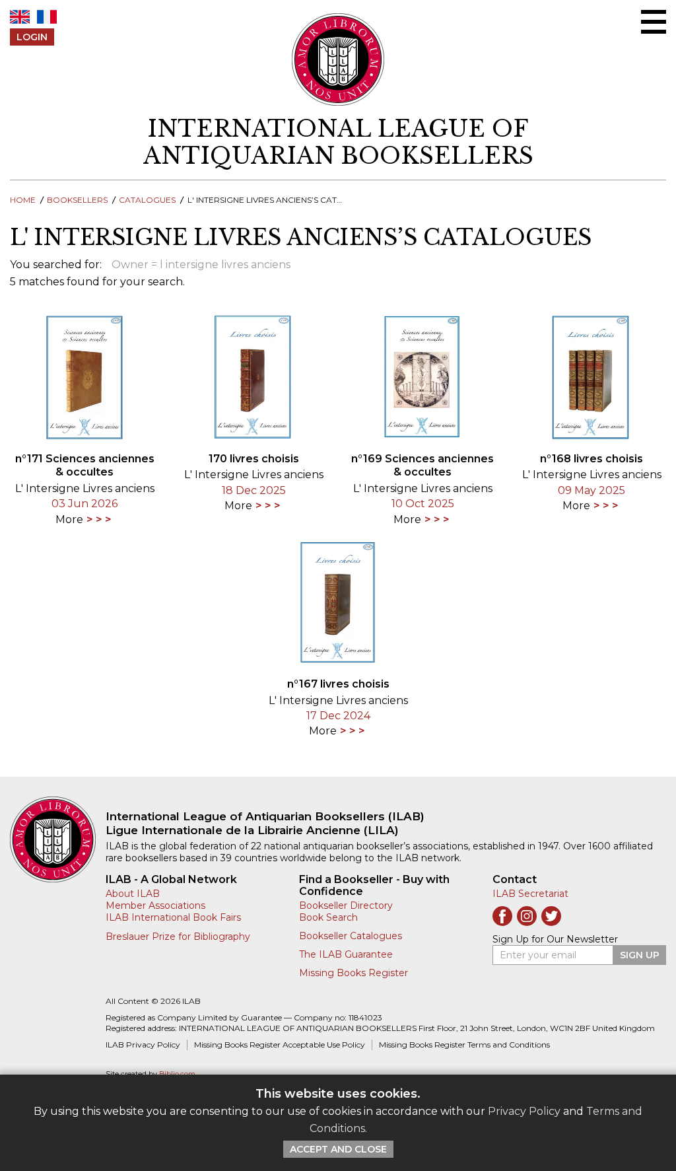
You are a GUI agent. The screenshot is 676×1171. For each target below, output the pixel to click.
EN (20, 17)
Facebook (502, 916)
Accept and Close (338, 1149)
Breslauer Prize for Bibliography (178, 936)
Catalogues (147, 200)
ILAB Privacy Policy (143, 1044)
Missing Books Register (353, 973)
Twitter (551, 916)
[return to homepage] (58, 839)
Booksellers (77, 200)
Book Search (328, 917)
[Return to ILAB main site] (338, 59)
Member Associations (155, 905)
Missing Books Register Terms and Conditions (464, 1044)
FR (47, 17)
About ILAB (133, 894)
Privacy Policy (524, 1111)
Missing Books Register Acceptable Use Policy (279, 1044)
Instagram (527, 916)
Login (32, 37)
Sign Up (639, 955)
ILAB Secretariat (530, 894)
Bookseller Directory (346, 905)
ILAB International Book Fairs (173, 917)
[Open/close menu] (653, 22)
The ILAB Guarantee (346, 954)
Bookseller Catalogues (350, 936)
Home (23, 200)
